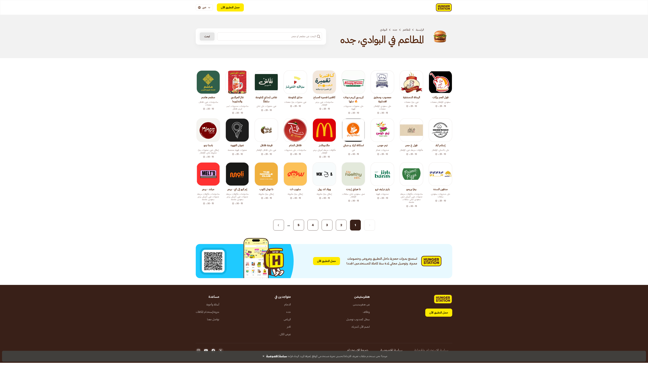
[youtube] (206, 350)
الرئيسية (420, 29)
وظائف (366, 312)
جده (395, 29)
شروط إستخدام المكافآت (207, 312)
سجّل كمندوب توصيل (358, 319)
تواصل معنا (213, 319)
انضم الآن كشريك (360, 326)
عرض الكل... (284, 334)
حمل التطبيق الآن (230, 7)
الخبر (289, 326)
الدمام (287, 304)
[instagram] (198, 350)
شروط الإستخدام (357, 350)
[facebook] (213, 350)
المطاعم (406, 29)
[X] (220, 350)
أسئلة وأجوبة (212, 304)
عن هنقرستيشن (361, 304)
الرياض (287, 319)
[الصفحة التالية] (278, 225)
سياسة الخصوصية (391, 350)
